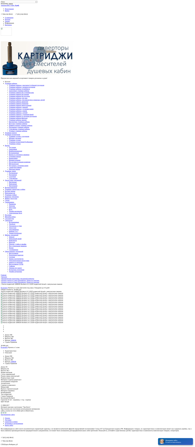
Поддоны (8, 215)
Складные (12, 176)
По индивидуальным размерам (19, 162)
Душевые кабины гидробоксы (19, 89)
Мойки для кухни (11, 198)
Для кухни (12, 228)
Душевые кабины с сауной (18, 113)
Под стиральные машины (18, 246)
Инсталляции (13, 253)
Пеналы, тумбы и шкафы (17, 244)
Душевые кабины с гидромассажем (21, 109)
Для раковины (14, 229)
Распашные (13, 175)
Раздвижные (13, 173)
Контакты (8, 25)
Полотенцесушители (16, 255)
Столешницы (13, 249)
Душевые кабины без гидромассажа (21, 92)
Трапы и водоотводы (16, 259)
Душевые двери (10, 171)
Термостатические (15, 233)
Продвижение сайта (8, 414)
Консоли (12, 242)
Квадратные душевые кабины (19, 122)
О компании (9, 17)
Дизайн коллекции (15, 211)
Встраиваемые (14, 153)
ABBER (13, 340)
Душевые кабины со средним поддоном (23, 116)
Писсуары (12, 207)
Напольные (13, 184)
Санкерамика (9, 202)
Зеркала (11, 237)
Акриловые (13, 149)
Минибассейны (10, 217)
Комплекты (13, 240)
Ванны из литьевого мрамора (19, 155)
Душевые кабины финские (18, 118)
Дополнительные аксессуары (19, 260)
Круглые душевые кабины (18, 123)
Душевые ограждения (12, 134)
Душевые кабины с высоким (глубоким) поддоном (26, 85)
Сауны (7, 200)
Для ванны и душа (15, 226)
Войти (7, 11)
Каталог (7, 19)
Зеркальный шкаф (15, 239)
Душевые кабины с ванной (18, 107)
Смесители (8, 220)
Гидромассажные (15, 156)
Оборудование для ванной (14, 251)
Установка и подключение (14, 423)
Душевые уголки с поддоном (19, 136)
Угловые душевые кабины (18, 131)
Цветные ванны (14, 169)
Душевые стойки (11, 195)
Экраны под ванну (15, 268)
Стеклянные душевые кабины (19, 129)
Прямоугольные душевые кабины (20, 125)
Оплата (7, 418)
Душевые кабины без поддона (19, 96)
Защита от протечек (16, 262)
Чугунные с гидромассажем (18, 165)
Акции (7, 21)
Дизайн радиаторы (15, 271)
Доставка (8, 420)
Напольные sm (10, 193)
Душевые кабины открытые (18, 103)
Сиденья (12, 257)
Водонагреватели (11, 187)
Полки (11, 248)
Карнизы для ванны (12, 197)
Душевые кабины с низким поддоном (22, 87)
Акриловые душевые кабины (19, 91)
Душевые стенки (15, 144)
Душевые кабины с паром (18, 111)
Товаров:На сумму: (10, 5)
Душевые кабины (11, 83)
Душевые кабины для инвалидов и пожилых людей (27, 100)
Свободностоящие (15, 167)
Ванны (7, 145)
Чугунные (12, 147)
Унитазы (12, 206)
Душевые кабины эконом (18, 120)
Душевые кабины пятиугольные (20, 105)
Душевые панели (11, 133)
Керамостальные (14, 160)
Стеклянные (13, 178)
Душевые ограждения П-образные (21, 142)
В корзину (4, 288)
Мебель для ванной (11, 235)
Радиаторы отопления (16, 270)
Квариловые (13, 158)
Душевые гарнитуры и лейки (15, 189)
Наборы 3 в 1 (13, 231)
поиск (11, 3)
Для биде (12, 224)
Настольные (13, 186)
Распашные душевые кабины (19, 127)
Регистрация (9, 9)
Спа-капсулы (9, 218)
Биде (10, 209)
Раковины (12, 204)
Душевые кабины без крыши (19, 94)
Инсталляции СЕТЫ (16, 264)
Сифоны (12, 266)
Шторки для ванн (15, 138)
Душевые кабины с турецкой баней (21, 114)
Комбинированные (15, 151)
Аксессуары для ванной (13, 180)
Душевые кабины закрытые (18, 102)
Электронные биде (15, 213)
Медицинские (14, 164)
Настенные (13, 182)
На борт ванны (10, 191)
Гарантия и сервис (11, 422)
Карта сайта (9, 425)
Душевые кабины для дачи (18, 98)
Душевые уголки (15, 140)
